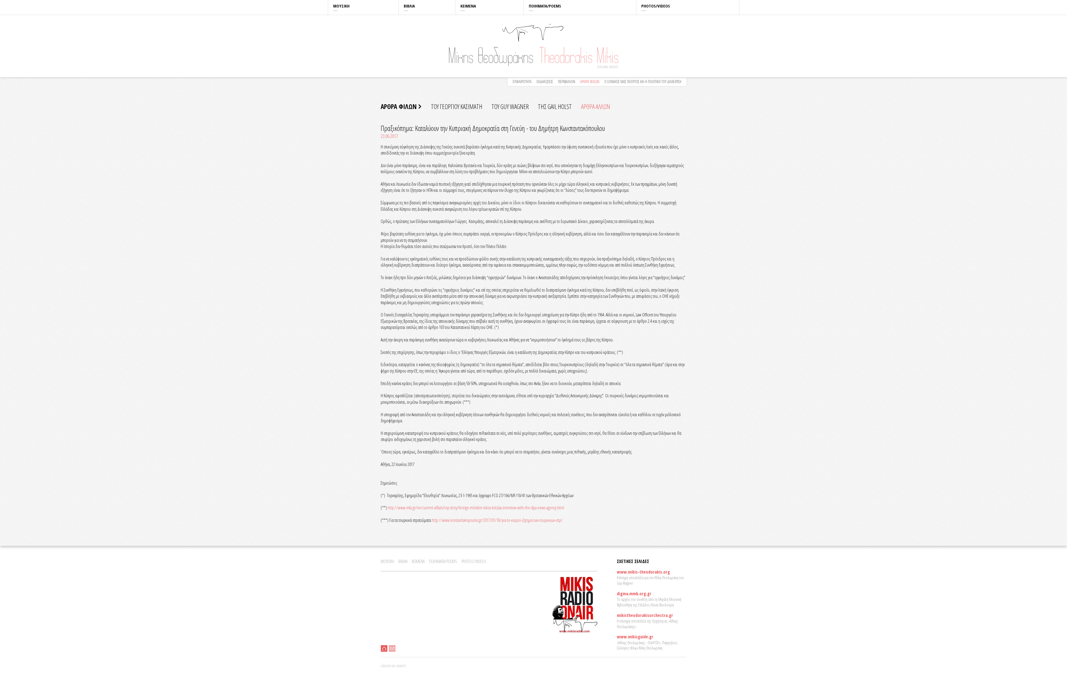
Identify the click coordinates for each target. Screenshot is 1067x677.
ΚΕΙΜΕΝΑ (468, 6)
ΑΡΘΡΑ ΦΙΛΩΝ (589, 81)
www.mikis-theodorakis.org (643, 572)
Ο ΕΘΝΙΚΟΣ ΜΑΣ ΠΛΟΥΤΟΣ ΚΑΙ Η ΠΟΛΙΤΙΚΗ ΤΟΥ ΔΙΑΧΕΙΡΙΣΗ (642, 81)
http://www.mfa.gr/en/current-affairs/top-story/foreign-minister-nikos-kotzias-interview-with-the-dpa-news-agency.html (476, 508)
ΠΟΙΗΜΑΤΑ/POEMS (545, 6)
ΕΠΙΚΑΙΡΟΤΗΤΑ (522, 81)
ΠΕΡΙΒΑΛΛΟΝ (566, 81)
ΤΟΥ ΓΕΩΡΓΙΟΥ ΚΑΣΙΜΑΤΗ (456, 106)
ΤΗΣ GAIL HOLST (555, 106)
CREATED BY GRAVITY (393, 665)
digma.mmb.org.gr (634, 594)
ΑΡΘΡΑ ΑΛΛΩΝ (595, 106)
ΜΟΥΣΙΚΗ (341, 6)
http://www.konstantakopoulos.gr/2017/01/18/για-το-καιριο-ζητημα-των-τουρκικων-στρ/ (497, 520)
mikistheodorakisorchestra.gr (645, 615)
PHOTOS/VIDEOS (655, 6)
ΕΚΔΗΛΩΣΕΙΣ (545, 81)
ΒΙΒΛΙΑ (409, 6)
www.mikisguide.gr (635, 637)
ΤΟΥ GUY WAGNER (510, 106)
